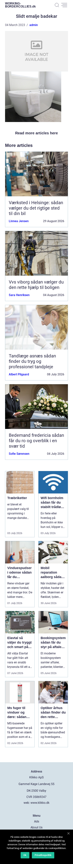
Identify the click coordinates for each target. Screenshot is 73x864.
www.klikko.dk (40, 802)
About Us (36, 827)
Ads (36, 821)
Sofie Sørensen (19, 453)
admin (33, 25)
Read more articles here (36, 133)
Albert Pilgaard (19, 374)
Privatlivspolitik (43, 855)
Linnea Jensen (19, 221)
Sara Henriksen (19, 295)
